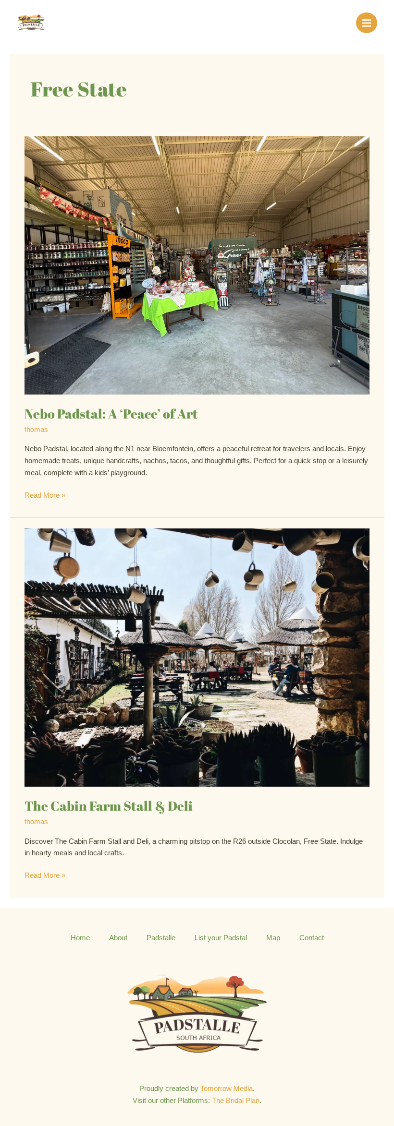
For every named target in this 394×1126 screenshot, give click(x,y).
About (118, 938)
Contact (311, 938)
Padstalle (161, 938)
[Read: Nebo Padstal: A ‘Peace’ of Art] (197, 265)
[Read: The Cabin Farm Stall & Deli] (197, 657)
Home (80, 938)
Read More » (45, 494)
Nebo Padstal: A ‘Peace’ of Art (111, 413)
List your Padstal (221, 938)
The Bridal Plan (235, 1100)
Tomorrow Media (226, 1088)
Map (273, 938)
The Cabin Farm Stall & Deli (109, 806)
